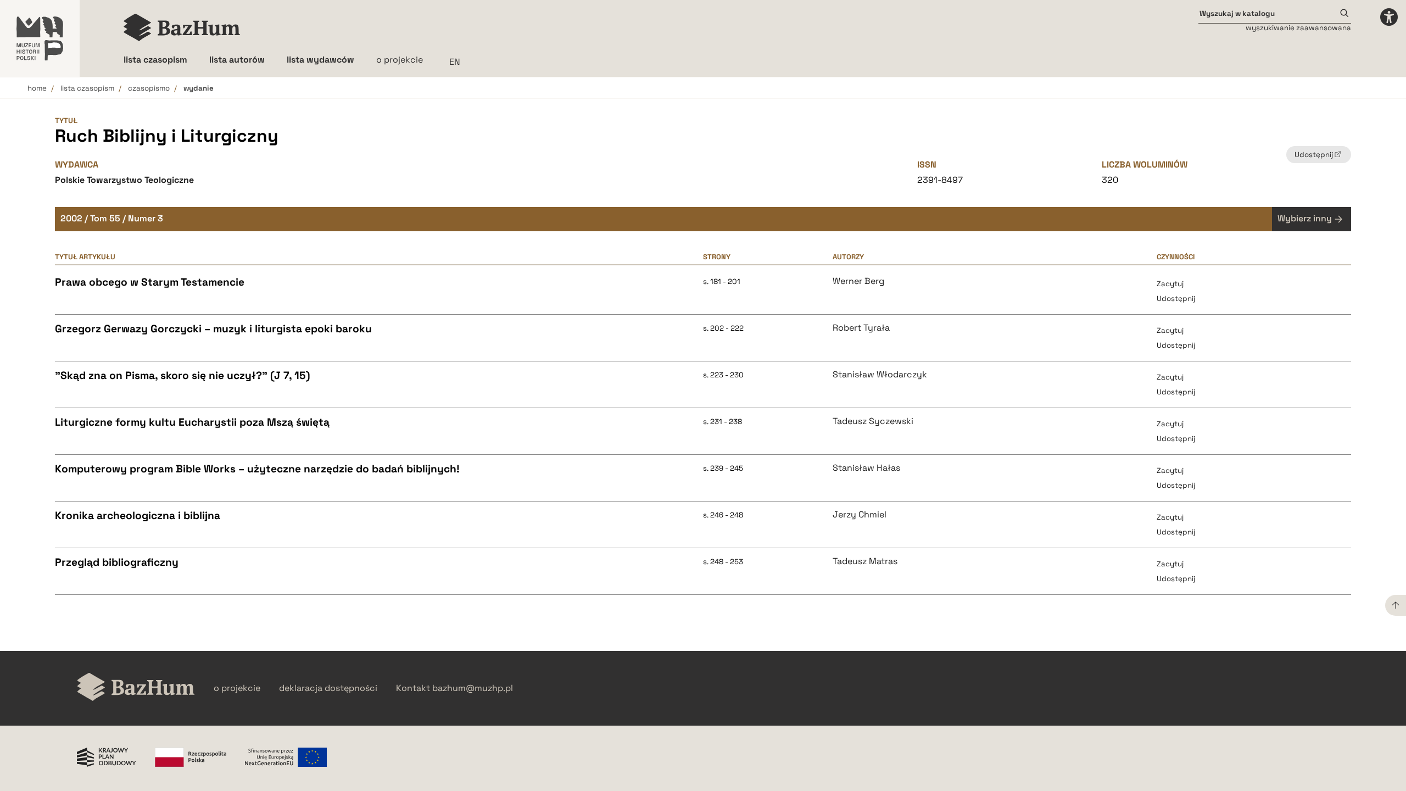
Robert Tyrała (861, 328)
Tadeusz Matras (865, 561)
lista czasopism (87, 88)
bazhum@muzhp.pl (472, 688)
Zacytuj (1170, 283)
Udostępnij (1176, 298)
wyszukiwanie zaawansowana (1298, 28)
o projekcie (399, 59)
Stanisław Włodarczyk (880, 375)
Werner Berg (858, 281)
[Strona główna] (182, 27)
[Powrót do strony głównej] (136, 688)
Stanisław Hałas (866, 468)
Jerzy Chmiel (859, 515)
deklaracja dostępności (328, 688)
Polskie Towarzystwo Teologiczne (124, 180)
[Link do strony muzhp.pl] (40, 38)
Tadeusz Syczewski (873, 421)
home (37, 88)
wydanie (198, 88)
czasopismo (149, 88)
